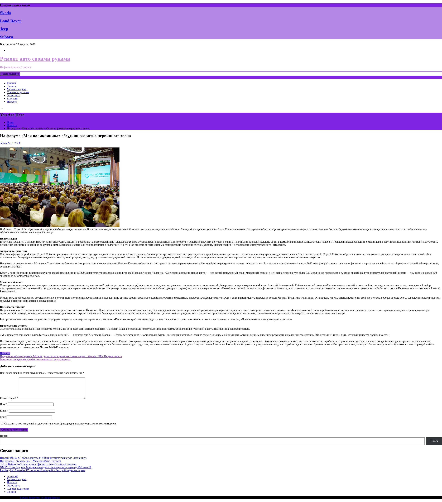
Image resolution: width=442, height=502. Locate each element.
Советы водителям (18, 92)
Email (4, 410)
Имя (3, 404)
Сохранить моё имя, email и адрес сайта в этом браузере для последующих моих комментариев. (60, 423)
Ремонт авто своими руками (35, 59)
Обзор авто (13, 95)
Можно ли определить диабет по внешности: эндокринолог (35, 359)
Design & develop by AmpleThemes (40, 497)
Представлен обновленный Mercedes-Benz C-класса (30, 461)
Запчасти (12, 98)
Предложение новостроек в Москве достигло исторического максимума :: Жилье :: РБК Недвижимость (61, 356)
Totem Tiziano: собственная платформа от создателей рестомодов (38, 464)
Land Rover (10, 21)
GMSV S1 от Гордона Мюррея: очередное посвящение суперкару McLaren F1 (45, 467)
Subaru (6, 37)
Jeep (4, 29)
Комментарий (9, 398)
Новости (12, 101)
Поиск (4, 435)
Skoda (5, 13)
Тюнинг (11, 86)
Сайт (3, 416)
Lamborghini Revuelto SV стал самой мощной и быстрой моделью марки (42, 470)
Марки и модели (16, 89)
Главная (11, 83)
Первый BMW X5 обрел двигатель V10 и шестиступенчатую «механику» (43, 457)
